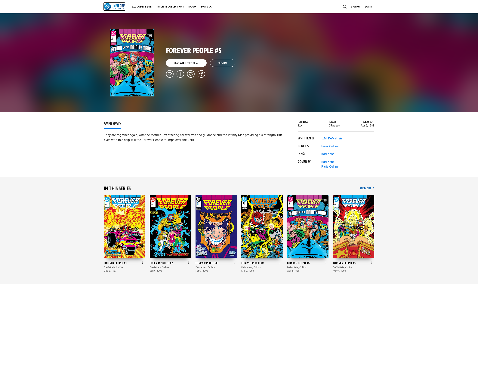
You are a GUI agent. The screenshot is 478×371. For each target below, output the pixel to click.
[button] (345, 6)
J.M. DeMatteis (332, 138)
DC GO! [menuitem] (192, 6)
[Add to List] (180, 74)
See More (366, 188)
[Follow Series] (191, 74)
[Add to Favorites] (170, 74)
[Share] (201, 74)
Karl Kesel (328, 154)
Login (368, 6)
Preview (223, 63)
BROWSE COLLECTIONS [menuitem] (170, 6)
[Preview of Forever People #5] (132, 62)
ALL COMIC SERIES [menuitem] (142, 6)
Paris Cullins (330, 146)
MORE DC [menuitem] (206, 6)
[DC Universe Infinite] (114, 6)
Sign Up (355, 6)
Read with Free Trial (186, 63)
